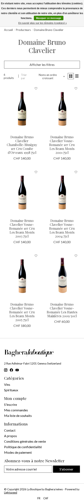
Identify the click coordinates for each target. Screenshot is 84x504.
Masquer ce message (48, 18)
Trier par (24, 76)
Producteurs (23, 30)
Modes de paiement (18, 452)
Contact (9, 430)
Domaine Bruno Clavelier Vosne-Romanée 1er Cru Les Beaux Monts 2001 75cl (62, 145)
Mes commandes (16, 410)
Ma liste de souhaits (18, 415)
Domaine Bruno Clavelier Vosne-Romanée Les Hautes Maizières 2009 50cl (62, 310)
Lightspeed (10, 492)
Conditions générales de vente (25, 441)
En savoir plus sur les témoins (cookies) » (42, 23)
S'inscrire (10, 404)
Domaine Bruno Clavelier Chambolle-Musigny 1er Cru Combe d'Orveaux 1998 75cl (22, 145)
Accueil (8, 30)
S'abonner (66, 469)
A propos (10, 436)
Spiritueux (11, 390)
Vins (7, 384)
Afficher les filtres (42, 64)
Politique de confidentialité (23, 447)
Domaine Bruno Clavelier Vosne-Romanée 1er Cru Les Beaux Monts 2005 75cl (22, 312)
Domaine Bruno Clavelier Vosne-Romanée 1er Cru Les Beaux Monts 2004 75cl (62, 228)
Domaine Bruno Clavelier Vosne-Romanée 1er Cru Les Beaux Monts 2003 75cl (22, 228)
